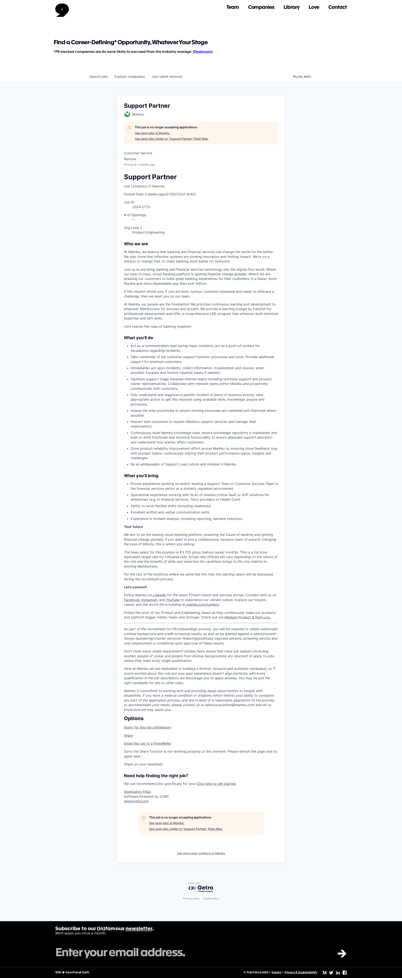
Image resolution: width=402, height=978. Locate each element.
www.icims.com (136, 801)
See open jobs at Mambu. (152, 133)
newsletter (138, 928)
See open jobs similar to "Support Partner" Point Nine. (172, 138)
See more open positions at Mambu (201, 853)
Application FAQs (137, 792)
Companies (261, 7)
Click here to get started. (216, 784)
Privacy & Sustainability (301, 972)
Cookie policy (211, 898)
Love (314, 7)
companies (130, 76)
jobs (98, 76)
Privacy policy (191, 898)
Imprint (277, 972)
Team (232, 7)
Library (291, 7)
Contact (337, 7)
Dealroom (202, 52)
